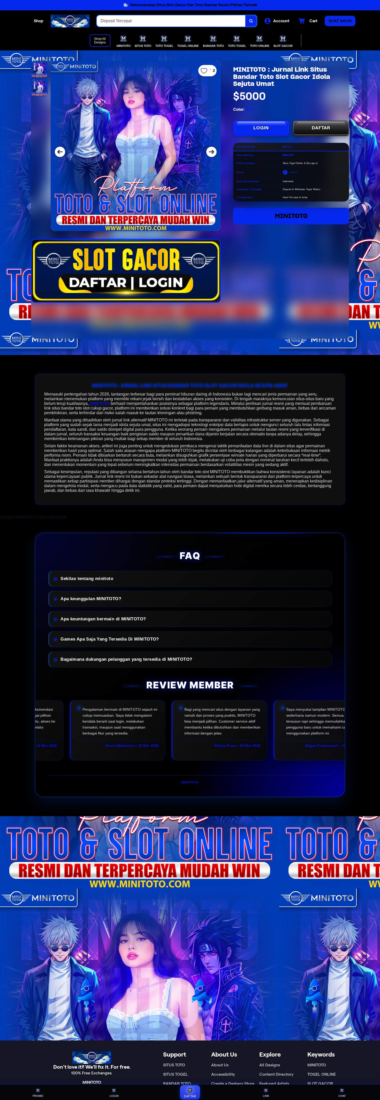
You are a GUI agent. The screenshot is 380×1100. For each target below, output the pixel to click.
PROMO (38, 1095)
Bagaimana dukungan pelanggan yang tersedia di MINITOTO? (126, 659)
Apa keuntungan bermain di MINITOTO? (103, 618)
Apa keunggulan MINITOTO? (90, 598)
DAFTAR (321, 127)
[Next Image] (211, 152)
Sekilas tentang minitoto (86, 578)
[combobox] (171, 21)
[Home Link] (70, 20)
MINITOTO (291, 216)
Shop (38, 21)
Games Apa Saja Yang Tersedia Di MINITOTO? (109, 639)
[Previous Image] (60, 152)
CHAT (342, 1095)
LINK (266, 1095)
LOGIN (261, 127)
